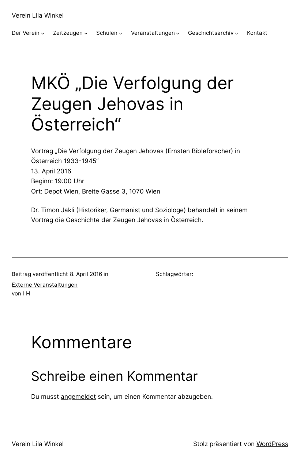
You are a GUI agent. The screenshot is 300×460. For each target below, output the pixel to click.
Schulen (106, 32)
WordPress (272, 444)
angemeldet (78, 396)
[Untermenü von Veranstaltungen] (177, 33)
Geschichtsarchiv (210, 32)
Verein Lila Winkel (38, 15)
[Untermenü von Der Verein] (42, 33)
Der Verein (26, 32)
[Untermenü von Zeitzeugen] (85, 33)
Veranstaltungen (153, 32)
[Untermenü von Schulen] (120, 33)
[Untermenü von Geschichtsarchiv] (236, 33)
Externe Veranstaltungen (45, 284)
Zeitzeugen (68, 32)
